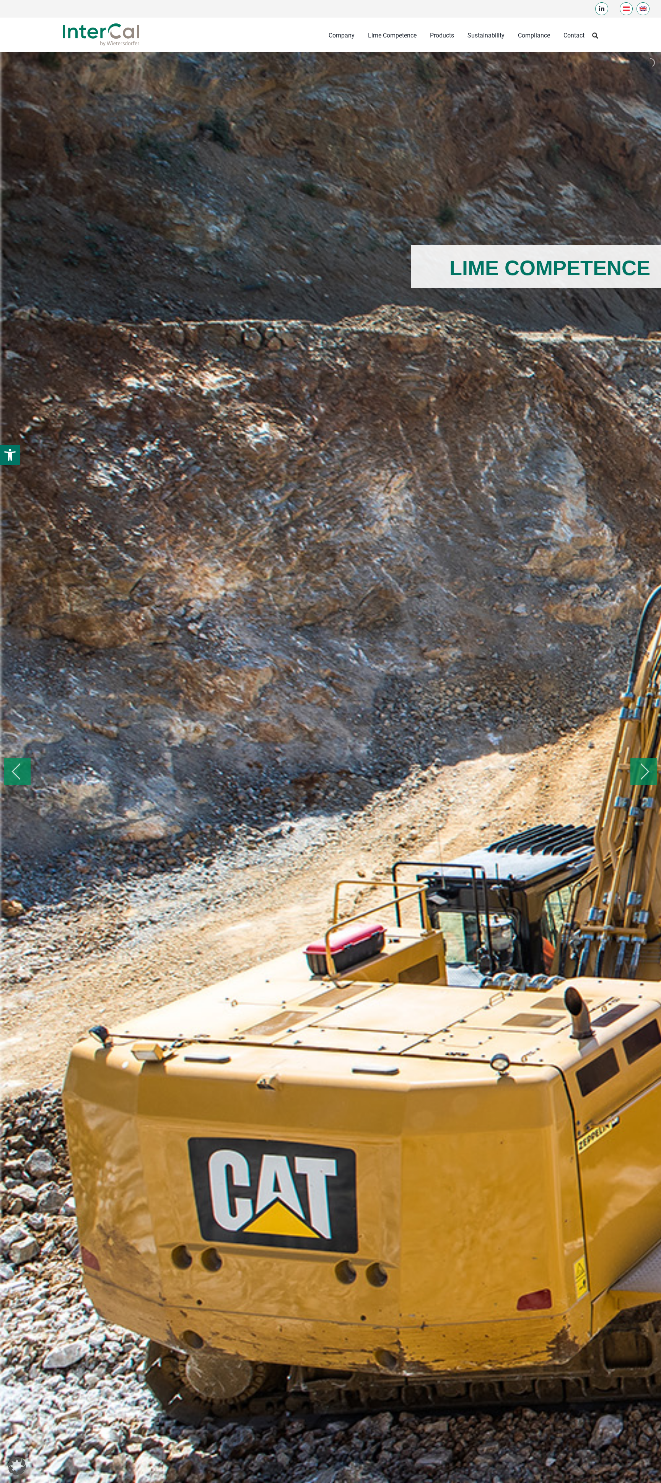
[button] (17, 1466)
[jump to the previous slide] (17, 771)
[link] (10, 455)
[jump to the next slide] (643, 771)
